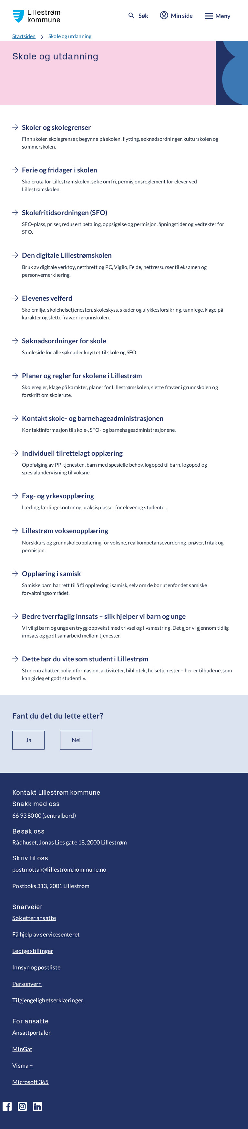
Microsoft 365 (30, 1081)
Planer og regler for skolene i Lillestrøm (82, 375)
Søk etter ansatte (34, 917)
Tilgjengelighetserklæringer (47, 1000)
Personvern (27, 983)
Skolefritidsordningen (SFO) (64, 212)
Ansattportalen (31, 1032)
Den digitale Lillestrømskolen (67, 255)
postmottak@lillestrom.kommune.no (59, 869)
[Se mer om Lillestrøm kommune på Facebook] (7, 1106)
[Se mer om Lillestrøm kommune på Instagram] (22, 1106)
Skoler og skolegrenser (56, 127)
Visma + (22, 1065)
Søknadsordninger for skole (64, 341)
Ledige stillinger (32, 950)
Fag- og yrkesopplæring (58, 496)
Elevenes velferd (47, 298)
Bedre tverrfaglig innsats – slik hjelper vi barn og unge (104, 616)
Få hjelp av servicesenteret (45, 934)
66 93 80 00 (26, 815)
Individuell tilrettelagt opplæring (72, 453)
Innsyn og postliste (36, 967)
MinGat (22, 1048)
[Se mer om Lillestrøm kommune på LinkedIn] (37, 1106)
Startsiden (24, 36)
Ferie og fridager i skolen (59, 170)
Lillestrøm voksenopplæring (65, 530)
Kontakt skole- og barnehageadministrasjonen (92, 418)
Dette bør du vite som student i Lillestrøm (85, 659)
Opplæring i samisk (51, 573)
